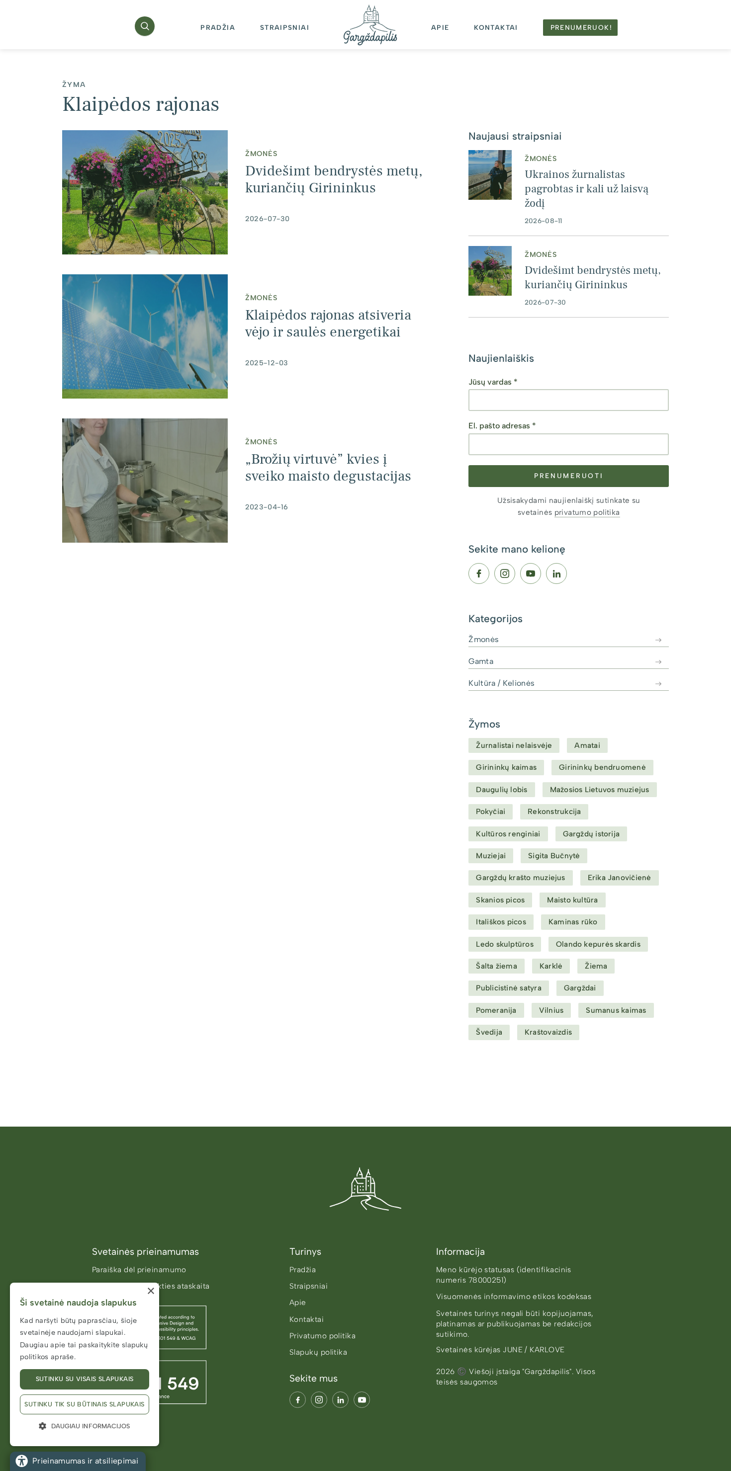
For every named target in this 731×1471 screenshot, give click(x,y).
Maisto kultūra (572, 900)
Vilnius (551, 1010)
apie (440, 27)
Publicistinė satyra (508, 987)
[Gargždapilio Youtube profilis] (530, 573)
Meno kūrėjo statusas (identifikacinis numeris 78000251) (503, 1275)
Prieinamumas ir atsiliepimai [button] (85, 1461)
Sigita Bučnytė (554, 855)
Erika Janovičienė (619, 877)
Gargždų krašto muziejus (520, 877)
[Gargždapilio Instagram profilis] (504, 573)
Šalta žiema (496, 966)
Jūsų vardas (493, 382)
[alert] (84, 1364)
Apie (297, 1302)
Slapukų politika (318, 1352)
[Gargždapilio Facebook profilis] (478, 573)
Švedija (489, 1032)
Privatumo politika (322, 1335)
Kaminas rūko (573, 921)
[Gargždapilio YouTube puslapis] (362, 1399)
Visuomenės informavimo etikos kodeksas (513, 1296)
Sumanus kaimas (616, 1010)
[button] (145, 26)
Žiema (596, 966)
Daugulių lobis (501, 789)
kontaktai (496, 27)
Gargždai (580, 987)
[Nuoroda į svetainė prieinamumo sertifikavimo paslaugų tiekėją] (181, 1354)
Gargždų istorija (591, 833)
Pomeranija (496, 1010)
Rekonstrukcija (554, 811)
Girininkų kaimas (506, 767)
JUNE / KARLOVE (533, 1349)
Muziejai (491, 855)
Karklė (551, 966)
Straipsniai (308, 1286)
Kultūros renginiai (508, 833)
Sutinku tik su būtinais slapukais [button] (84, 1404)
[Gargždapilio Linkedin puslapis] (340, 1399)
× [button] (150, 1291)
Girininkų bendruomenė (602, 767)
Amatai (587, 745)
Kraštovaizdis (548, 1032)
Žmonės (261, 153)
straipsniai (284, 27)
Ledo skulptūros (504, 944)
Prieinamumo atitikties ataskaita (151, 1286)
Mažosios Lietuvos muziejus (599, 789)
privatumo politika (587, 512)
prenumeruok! (581, 27)
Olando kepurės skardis (598, 944)
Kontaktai (306, 1319)
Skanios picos (500, 900)
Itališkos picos (501, 921)
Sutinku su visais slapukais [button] (85, 1379)
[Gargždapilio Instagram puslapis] (319, 1399)
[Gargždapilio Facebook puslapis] (297, 1399)
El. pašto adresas (502, 425)
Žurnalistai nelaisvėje (514, 745)
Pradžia (217, 27)
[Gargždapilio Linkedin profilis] (556, 573)
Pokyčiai (490, 811)
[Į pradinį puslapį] (365, 1188)
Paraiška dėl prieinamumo (139, 1269)
